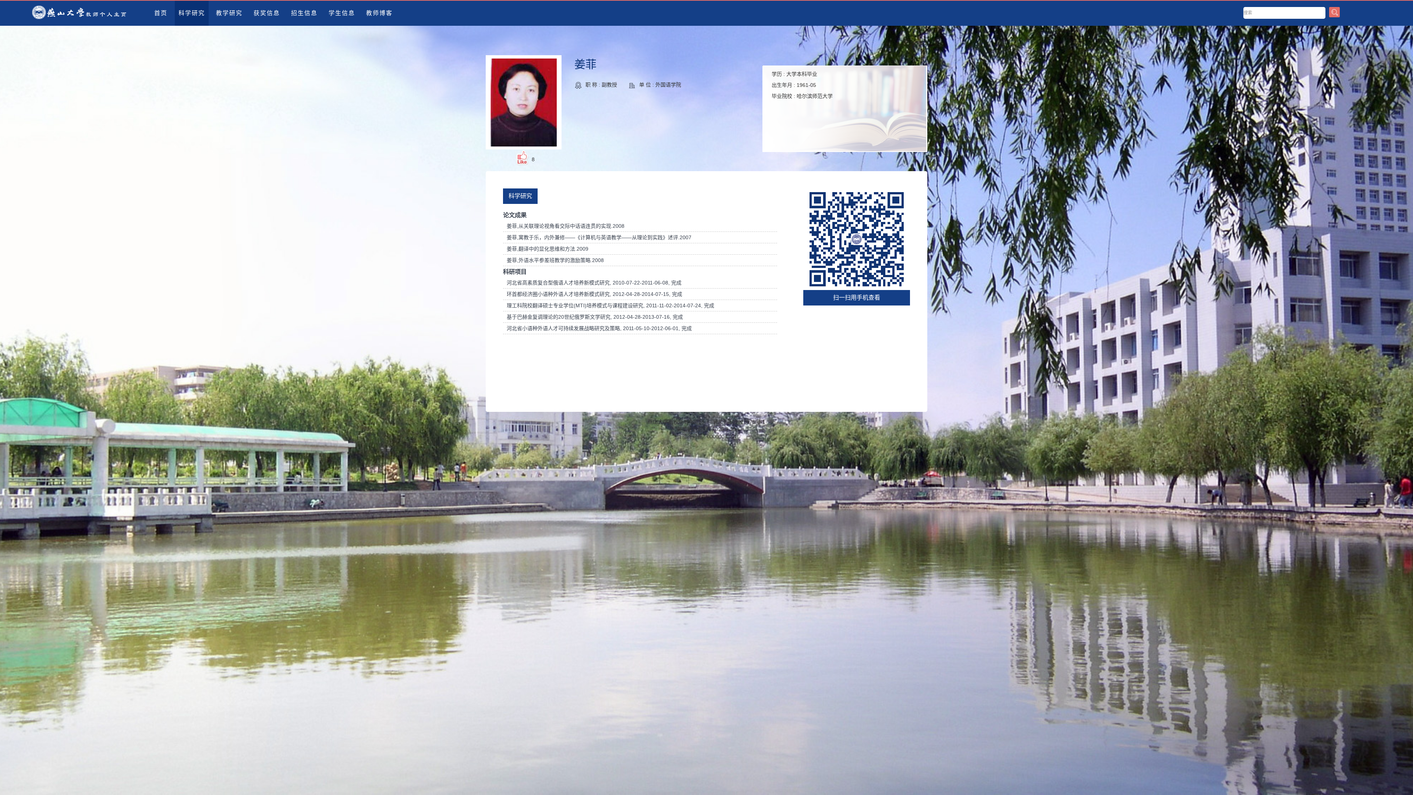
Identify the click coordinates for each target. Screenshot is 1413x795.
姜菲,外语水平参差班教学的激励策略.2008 (555, 260)
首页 (160, 13)
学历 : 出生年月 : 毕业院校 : (802, 85)
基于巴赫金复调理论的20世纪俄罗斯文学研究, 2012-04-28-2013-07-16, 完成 (595, 317)
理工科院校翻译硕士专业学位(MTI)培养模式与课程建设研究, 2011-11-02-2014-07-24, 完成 (610, 305)
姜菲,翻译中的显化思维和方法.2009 (547, 249)
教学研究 (229, 13)
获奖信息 (267, 13)
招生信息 (304, 13)
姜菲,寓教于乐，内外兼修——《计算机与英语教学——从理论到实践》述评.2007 (599, 237)
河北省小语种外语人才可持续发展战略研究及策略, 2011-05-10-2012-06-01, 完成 (599, 328)
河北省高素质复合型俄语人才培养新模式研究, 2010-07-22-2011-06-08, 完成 (594, 283)
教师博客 (379, 13)
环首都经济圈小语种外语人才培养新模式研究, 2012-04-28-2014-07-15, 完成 (594, 294)
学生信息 (342, 13)
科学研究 (191, 13)
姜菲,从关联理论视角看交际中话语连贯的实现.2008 (565, 226)
